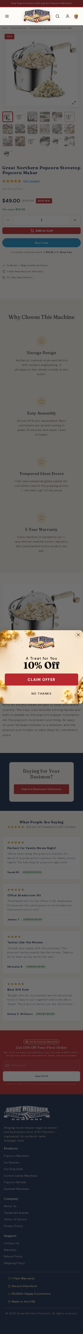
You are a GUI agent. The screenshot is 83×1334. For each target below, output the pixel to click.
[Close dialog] (78, 635)
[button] (76, 16)
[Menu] (7, 16)
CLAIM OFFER (41, 679)
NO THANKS (41, 694)
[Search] (57, 16)
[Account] (67, 16)
